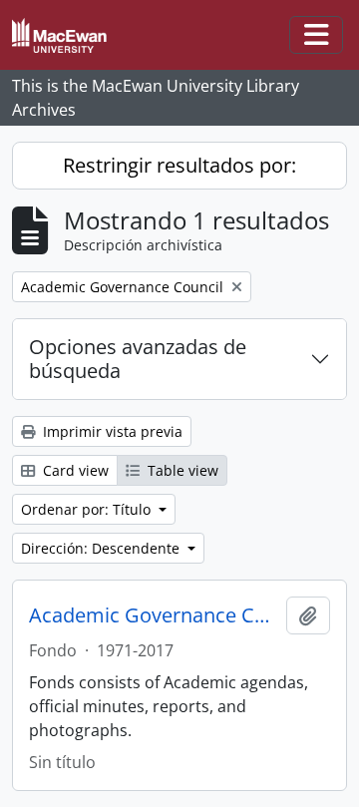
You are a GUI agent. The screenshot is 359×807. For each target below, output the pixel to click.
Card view (74, 470)
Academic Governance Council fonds (153, 615)
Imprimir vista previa (110, 431)
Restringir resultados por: (179, 165)
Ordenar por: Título (88, 509)
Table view (181, 470)
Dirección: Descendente (102, 548)
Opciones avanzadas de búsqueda (137, 358)
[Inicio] (67, 35)
